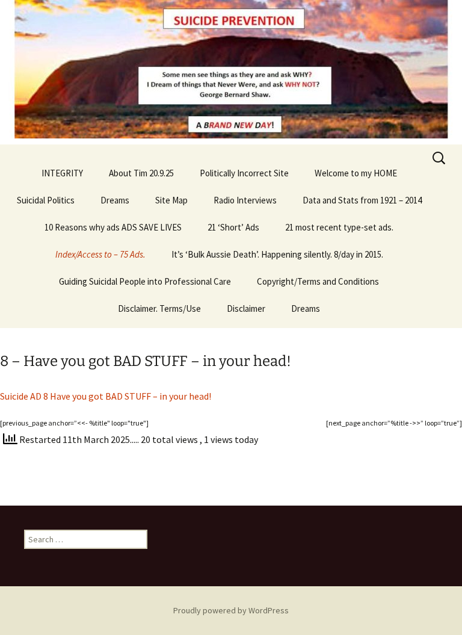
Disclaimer (246, 308)
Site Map (171, 200)
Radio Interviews (245, 200)
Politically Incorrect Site (244, 173)
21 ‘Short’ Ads (233, 227)
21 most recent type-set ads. (339, 227)
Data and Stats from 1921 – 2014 (362, 200)
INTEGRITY (62, 173)
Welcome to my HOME (356, 173)
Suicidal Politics (46, 200)
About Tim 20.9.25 (141, 173)
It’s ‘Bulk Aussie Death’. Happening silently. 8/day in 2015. (277, 254)
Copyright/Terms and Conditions (318, 281)
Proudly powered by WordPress (231, 610)
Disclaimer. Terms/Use (159, 308)
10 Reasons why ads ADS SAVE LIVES (113, 227)
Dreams (114, 200)
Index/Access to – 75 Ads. (100, 254)
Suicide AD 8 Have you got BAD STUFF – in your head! (105, 396)
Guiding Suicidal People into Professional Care (145, 281)
